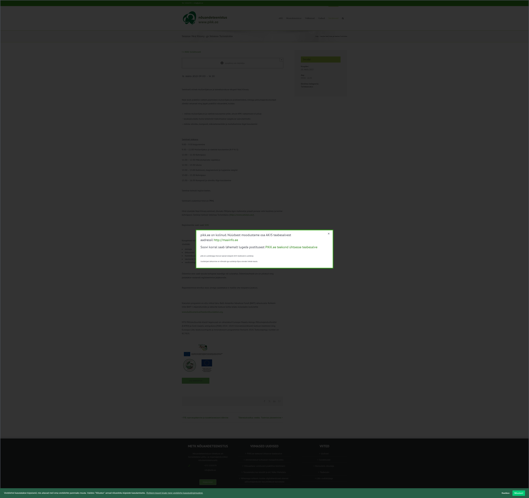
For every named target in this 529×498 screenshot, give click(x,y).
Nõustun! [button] (518, 493)
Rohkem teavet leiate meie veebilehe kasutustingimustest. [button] (174, 493)
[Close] (329, 233)
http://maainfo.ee (226, 240)
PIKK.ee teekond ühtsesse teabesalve (291, 247)
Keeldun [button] (506, 493)
